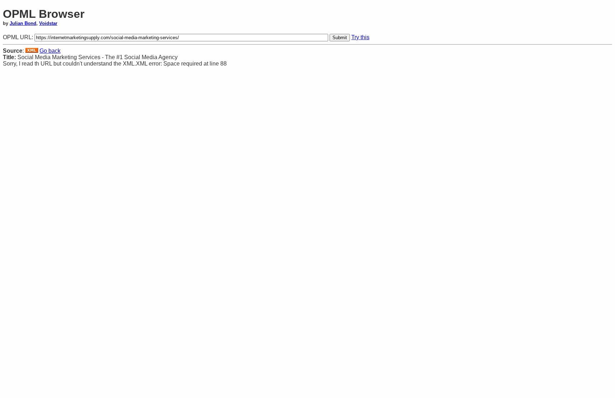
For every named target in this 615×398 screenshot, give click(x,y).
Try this (360, 37)
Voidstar (48, 23)
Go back (50, 51)
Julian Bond (23, 23)
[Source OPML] (31, 51)
